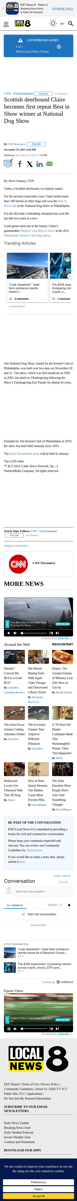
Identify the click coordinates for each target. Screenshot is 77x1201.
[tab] (15, 905)
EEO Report (12, 1084)
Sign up (66, 876)
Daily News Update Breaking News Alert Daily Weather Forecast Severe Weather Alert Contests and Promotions (19, 1132)
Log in (56, 876)
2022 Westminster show (24, 453)
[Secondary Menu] (9, 23)
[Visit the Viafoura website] (64, 982)
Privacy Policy (50, 1084)
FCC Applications (31, 1093)
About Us (41, 1089)
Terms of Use (30, 1084)
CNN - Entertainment (44, 531)
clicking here (34, 850)
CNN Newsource (17, 144)
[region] (38, 930)
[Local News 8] (27, 23)
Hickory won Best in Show (38, 230)
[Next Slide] (69, 276)
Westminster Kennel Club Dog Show (27, 235)
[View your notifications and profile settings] (69, 905)
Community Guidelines (18, 1089)
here (22, 861)
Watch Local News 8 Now (32, 51)
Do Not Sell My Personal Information (27, 1098)
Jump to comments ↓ (17, 545)
